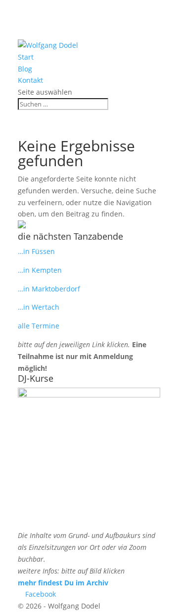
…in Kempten (40, 270)
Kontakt (30, 80)
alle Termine (38, 325)
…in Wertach (38, 307)
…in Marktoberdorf (49, 288)
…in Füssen (36, 251)
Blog (25, 68)
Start (26, 57)
